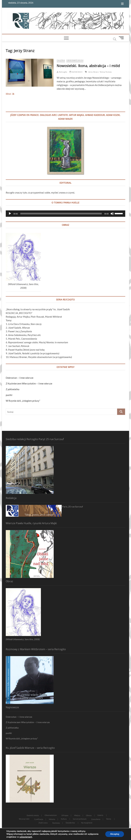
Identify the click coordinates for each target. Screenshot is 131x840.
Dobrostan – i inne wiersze (19, 377)
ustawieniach (25, 837)
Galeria (61, 60)
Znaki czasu (43, 823)
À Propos (65, 815)
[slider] (119, 213)
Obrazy (89, 815)
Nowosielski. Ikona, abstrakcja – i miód (88, 65)
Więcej (13, 94)
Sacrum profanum (79, 819)
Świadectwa (70, 823)
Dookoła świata (33, 815)
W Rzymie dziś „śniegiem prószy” (23, 400)
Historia (52, 819)
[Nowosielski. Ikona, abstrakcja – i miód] (30, 73)
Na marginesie (86, 823)
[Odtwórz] (10, 213)
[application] (65, 213)
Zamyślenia (95, 819)
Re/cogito (62, 72)
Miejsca (77, 815)
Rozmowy (56, 823)
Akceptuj (114, 834)
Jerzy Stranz (93, 72)
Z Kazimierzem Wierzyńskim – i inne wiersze (29, 383)
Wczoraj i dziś (24, 819)
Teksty (108, 819)
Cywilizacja (38, 819)
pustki (9, 395)
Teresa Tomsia (106, 72)
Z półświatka (12, 389)
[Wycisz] (112, 213)
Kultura (64, 819)
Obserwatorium (75, 60)
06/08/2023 (76, 72)
